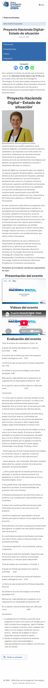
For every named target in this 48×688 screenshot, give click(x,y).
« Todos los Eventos (10, 17)
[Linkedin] (27, 68)
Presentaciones (9, 49)
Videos (6, 54)
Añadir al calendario (14, 657)
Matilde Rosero (30, 683)
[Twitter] (21, 68)
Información (8, 44)
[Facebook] (16, 68)
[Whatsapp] (32, 68)
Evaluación (7, 58)
